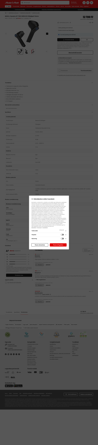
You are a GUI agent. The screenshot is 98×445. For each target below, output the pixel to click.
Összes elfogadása (58, 245)
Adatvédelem (33, 227)
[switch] (62, 234)
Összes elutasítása (40, 245)
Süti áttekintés (45, 227)
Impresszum (39, 227)
